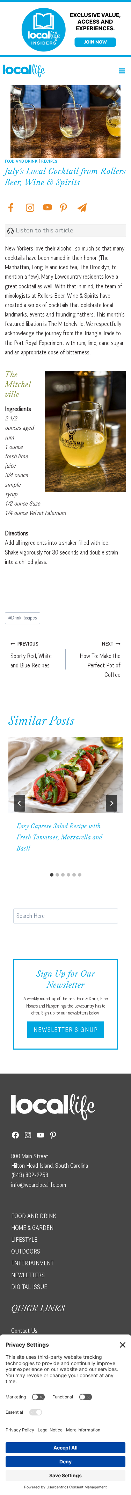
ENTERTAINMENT (32, 1263)
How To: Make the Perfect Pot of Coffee (100, 659)
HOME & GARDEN (32, 1227)
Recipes (49, 161)
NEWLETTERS (28, 1275)
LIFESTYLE (24, 1239)
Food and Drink (21, 161)
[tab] (51, 875)
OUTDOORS (25, 1251)
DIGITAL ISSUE (29, 1286)
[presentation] (65, 775)
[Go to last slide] (19, 803)
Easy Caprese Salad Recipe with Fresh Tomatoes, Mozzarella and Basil (59, 838)
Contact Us (24, 1330)
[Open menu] (121, 70)
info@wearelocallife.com (38, 1184)
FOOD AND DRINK (33, 1216)
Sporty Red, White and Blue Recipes (31, 655)
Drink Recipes (22, 618)
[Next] (111, 803)
